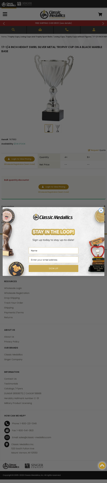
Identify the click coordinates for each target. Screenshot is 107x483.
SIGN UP (53, 268)
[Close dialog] (101, 210)
